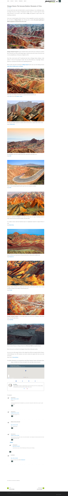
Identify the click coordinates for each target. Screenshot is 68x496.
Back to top (58, 494)
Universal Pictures (15, 357)
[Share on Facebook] (16, 381)
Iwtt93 (10, 155)
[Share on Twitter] (22, 381)
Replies (11, 442)
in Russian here (23, 459)
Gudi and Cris (11, 256)
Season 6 (25, 64)
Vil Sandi (10, 290)
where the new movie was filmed (15, 66)
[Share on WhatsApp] (35, 381)
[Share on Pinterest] (29, 381)
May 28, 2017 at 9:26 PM (16, 446)
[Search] (60, 1)
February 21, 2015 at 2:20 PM (15, 435)
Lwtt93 (10, 96)
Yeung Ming (11, 319)
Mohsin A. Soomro (19, 96)
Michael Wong (12, 124)
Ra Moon (15, 384)
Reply (12, 405)
